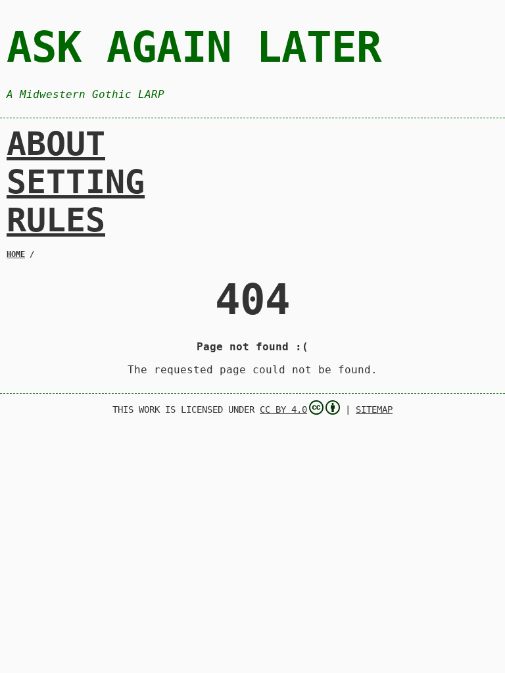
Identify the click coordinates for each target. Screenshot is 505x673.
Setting (76, 182)
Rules (56, 220)
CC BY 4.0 (283, 409)
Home (16, 254)
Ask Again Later (194, 47)
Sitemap (374, 409)
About (56, 144)
